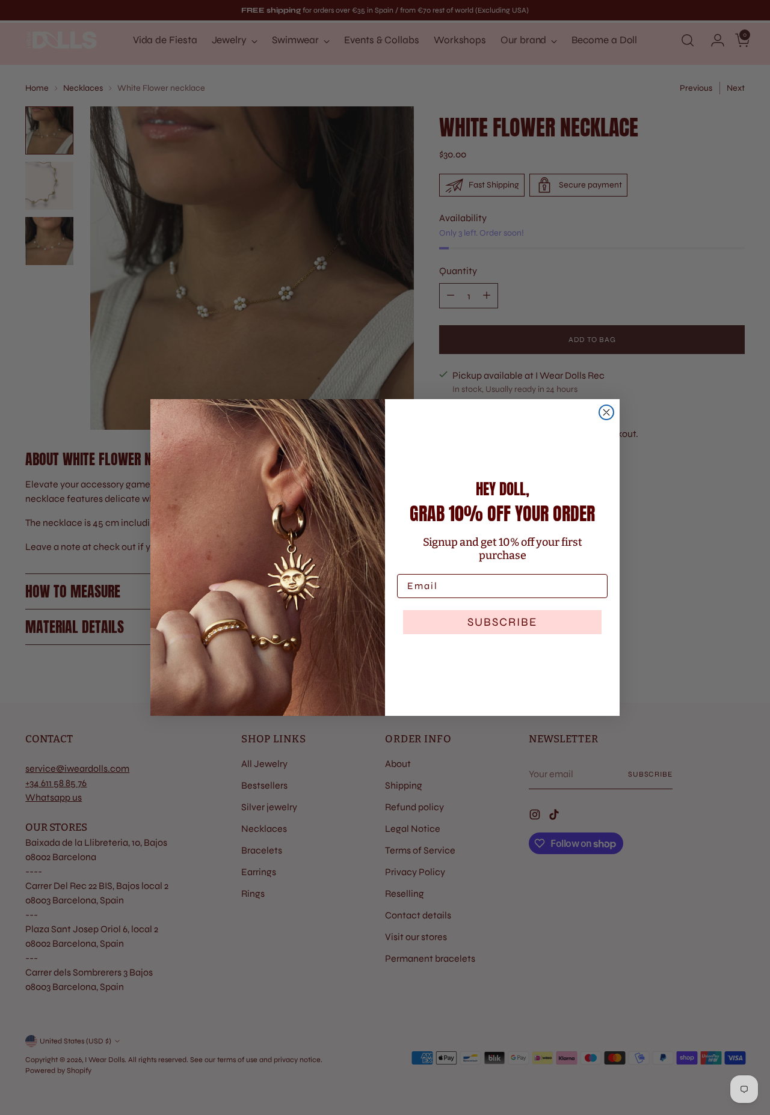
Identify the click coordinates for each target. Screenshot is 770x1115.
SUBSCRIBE (502, 622)
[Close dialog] (606, 412)
